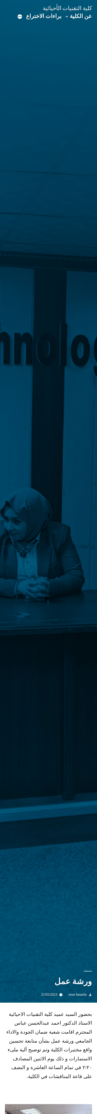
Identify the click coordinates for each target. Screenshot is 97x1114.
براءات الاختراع (44, 16)
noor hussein (78, 994)
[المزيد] (20, 17)
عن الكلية (81, 16)
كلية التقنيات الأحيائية (67, 8)
